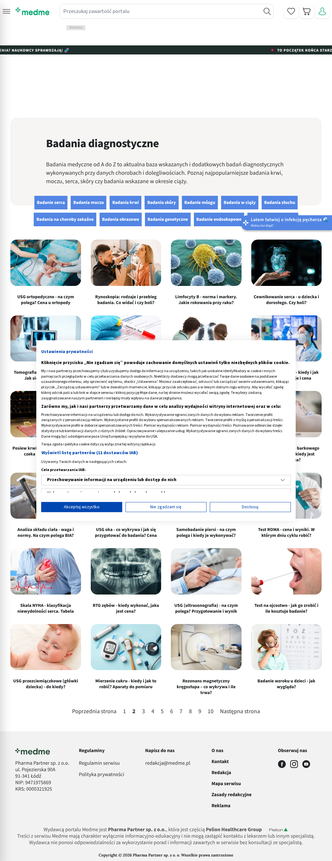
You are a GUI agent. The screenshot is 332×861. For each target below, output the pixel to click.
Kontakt (220, 762)
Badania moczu (88, 202)
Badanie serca (51, 202)
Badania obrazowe (120, 219)
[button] (6, 11)
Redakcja (221, 773)
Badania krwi (125, 202)
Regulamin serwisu (99, 763)
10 (211, 712)
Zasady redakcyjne (231, 795)
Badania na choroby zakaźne (64, 219)
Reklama (220, 806)
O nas (217, 751)
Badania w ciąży (240, 202)
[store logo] (32, 11)
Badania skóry (161, 202)
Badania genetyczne (168, 219)
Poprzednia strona (94, 712)
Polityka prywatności (101, 775)
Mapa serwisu (226, 784)
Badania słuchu (279, 202)
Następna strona (240, 712)
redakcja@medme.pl (167, 763)
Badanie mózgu (199, 202)
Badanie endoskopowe (219, 219)
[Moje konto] (322, 11)
